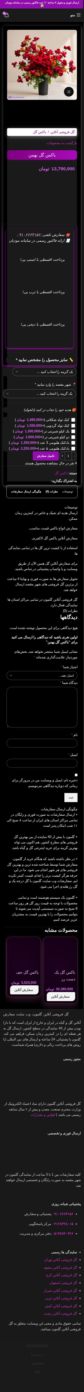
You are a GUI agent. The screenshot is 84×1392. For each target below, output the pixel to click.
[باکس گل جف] (24, 954)
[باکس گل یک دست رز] (60, 954)
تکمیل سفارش (45, 455)
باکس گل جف (27, 972)
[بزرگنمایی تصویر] (69, 92)
